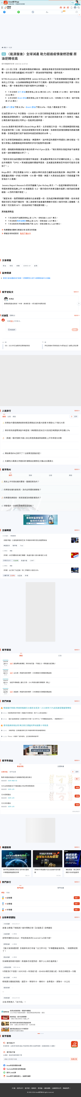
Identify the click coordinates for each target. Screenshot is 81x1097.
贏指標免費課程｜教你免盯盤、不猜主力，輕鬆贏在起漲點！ (33, 663)
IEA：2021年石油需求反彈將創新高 (17, 345)
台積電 (9, 903)
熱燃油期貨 (21, 220)
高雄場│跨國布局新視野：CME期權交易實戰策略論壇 (30, 692)
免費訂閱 (74, 1059)
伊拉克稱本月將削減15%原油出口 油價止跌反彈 (61, 345)
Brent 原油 (22, 98)
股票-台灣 (11, 789)
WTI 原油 (22, 92)
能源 (10, 47)
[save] (62, 12)
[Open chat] (76, 12)
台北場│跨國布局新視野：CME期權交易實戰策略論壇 (30, 673)
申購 (77, 787)
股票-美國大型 (12, 781)
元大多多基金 (6, 803)
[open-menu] (2, 7)
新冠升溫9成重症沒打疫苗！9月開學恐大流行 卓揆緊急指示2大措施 (26, 278)
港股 (11, 550)
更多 (75, 416)
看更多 (76, 291)
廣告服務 (47, 1088)
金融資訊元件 (56, 1088)
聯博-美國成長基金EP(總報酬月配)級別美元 (16, 777)
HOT (11, 663)
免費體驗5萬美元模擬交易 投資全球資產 (20, 229)
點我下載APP (25, 233)
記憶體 (9, 897)
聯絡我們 (66, 1088)
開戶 (77, 779)
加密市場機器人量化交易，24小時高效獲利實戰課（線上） (30, 682)
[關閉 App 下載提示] (2, 2)
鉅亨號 (27, 1088)
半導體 (9, 909)
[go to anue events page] (71, 7)
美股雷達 (13, 535)
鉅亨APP (20, 1088)
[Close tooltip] (75, 17)
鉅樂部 (34, 1088)
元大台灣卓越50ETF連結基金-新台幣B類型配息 (17, 786)
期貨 (5, 47)
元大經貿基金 (6, 794)
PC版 (13, 1088)
